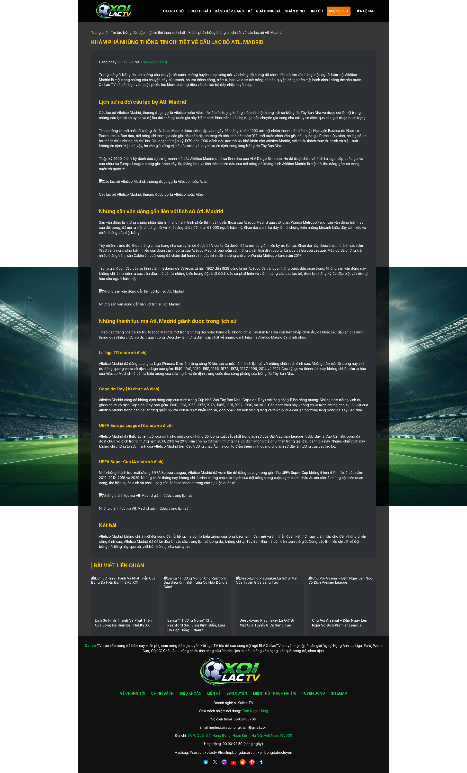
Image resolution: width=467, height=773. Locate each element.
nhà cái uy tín (298, 118)
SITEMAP (339, 693)
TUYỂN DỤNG (313, 693)
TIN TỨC (316, 11)
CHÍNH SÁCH (162, 693)
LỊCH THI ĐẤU (199, 11)
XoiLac (104, 85)
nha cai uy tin (180, 245)
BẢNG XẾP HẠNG (229, 11)
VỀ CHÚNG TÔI (132, 693)
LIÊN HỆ (214, 693)
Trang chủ (99, 32)
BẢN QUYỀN (236, 693)
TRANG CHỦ (173, 11)
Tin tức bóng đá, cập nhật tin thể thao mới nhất (148, 32)
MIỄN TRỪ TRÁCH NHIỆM (274, 693)
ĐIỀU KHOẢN (190, 693)
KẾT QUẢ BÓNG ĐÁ (264, 11)
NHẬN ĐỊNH (295, 11)
